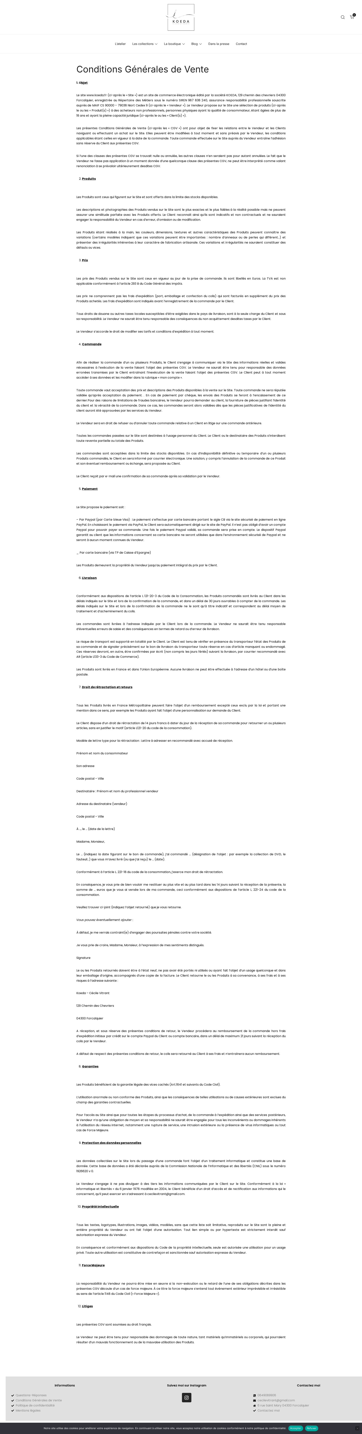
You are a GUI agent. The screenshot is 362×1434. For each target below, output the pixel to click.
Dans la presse (218, 44)
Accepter (295, 1428)
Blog (194, 44)
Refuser (312, 1428)
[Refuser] (357, 1428)
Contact (241, 44)
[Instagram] (186, 1397)
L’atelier (120, 44)
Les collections (142, 44)
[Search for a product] (343, 17)
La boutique (172, 44)
